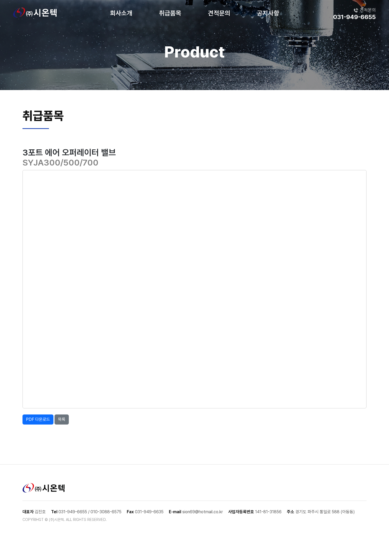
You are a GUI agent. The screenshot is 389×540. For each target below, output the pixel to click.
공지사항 (268, 13)
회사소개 (121, 13)
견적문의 (219, 13)
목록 (61, 419)
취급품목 (170, 13)
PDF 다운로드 (38, 419)
